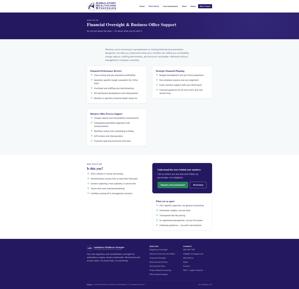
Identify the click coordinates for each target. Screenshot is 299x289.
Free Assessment (170, 6)
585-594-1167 (189, 249)
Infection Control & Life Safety (162, 254)
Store (184, 6)
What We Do (154, 6)
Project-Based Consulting (160, 270)
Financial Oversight (158, 258)
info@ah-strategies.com (193, 254)
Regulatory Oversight (158, 249)
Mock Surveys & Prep (158, 262)
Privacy (90, 284)
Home (142, 6)
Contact (186, 266)
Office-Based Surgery (159, 274)
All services (198, 185)
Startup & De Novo (157, 266)
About (193, 6)
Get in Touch (205, 6)
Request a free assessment (173, 185)
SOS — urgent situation (193, 270)
